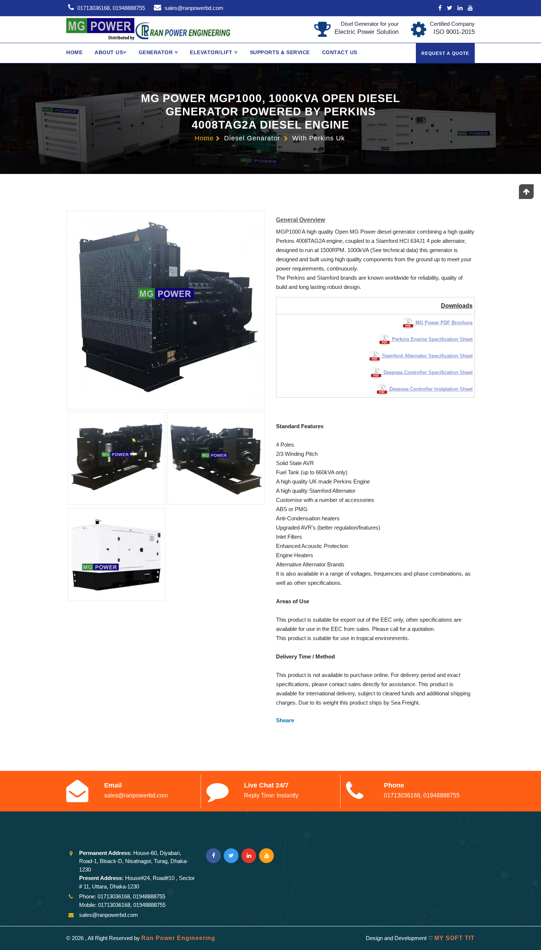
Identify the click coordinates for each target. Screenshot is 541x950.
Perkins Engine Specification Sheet (431, 339)
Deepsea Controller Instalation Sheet (430, 389)
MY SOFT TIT (454, 938)
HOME (74, 52)
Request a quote (445, 53)
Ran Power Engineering (178, 938)
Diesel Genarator (252, 138)
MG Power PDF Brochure (443, 322)
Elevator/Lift (212, 52)
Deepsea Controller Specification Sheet (427, 372)
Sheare (285, 720)
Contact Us (339, 52)
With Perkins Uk (318, 138)
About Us (109, 52)
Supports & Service (280, 52)
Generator (156, 52)
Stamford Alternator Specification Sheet (427, 356)
